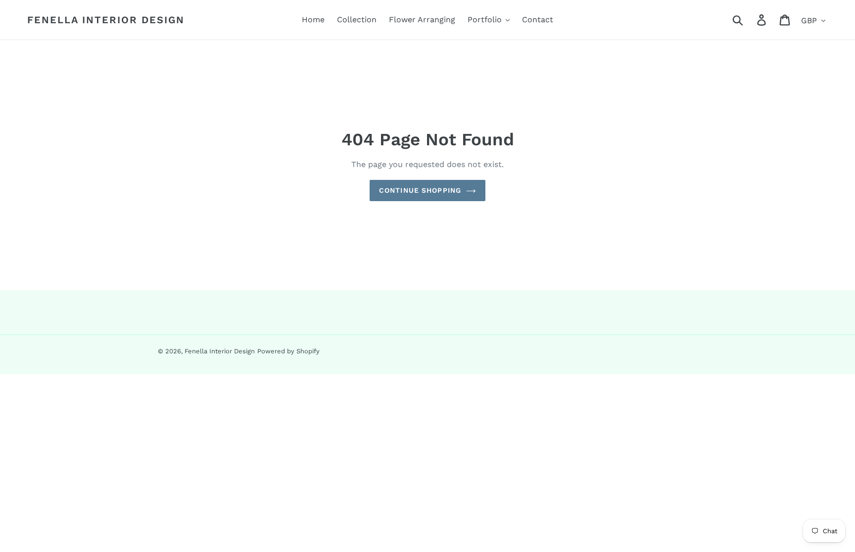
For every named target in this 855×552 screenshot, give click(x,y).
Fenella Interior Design (106, 20)
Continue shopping (420, 190)
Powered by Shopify (288, 351)
